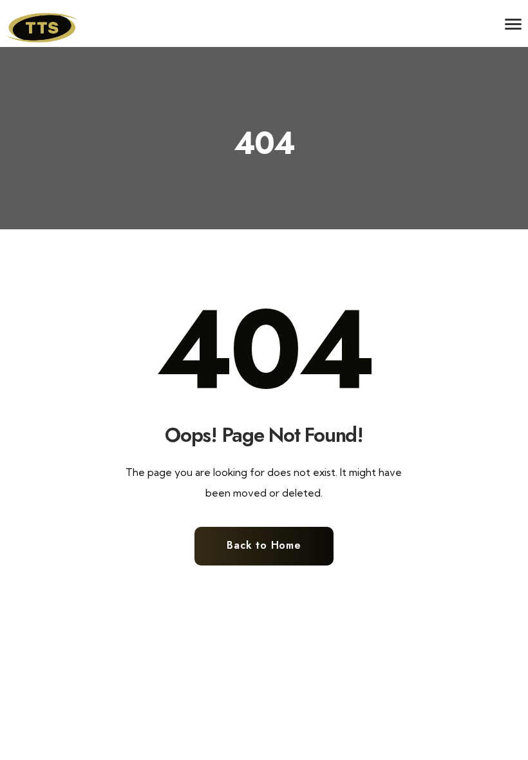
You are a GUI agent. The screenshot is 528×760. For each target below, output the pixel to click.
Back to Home (264, 545)
